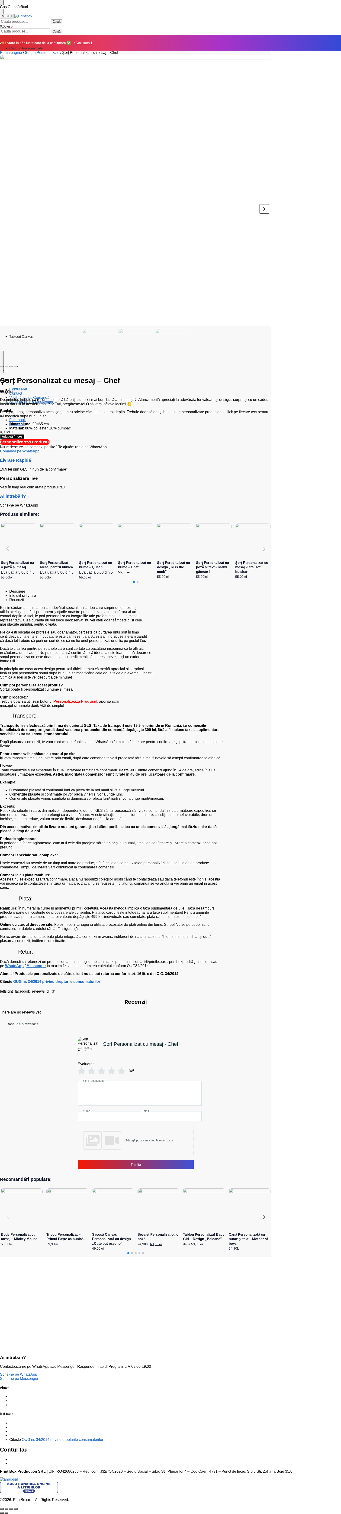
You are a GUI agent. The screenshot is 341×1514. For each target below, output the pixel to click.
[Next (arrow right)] (6, 370)
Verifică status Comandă (29, 398)
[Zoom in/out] (16, 366)
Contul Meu (18, 389)
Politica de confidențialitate (31, 1423)
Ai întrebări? (13, 496)
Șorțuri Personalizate (42, 53)
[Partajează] (6, 1509)
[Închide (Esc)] (2, 1509)
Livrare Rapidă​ (15, 460)
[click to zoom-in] (135, 190)
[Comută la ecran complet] (11, 1509)
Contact (15, 393)
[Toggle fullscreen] (11, 366)
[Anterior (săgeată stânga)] (2, 1513)
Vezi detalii (84, 43)
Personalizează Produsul (25, 442)
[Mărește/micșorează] (16, 1509)
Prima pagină (11, 53)
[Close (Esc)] (2, 366)
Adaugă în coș (12, 436)
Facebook (17, 420)
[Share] (6, 366)
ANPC (14, 1435)
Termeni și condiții (24, 1431)
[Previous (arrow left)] (2, 370)
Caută (57, 21)
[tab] (140, 591)
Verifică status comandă (28, 1396)
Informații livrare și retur (28, 1405)
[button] (6, 26)
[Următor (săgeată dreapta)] (6, 1513)
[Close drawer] (2, 11)
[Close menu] (2, 2)
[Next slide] (264, 209)
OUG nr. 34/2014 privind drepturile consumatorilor (56, 982)
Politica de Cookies (25, 1427)
